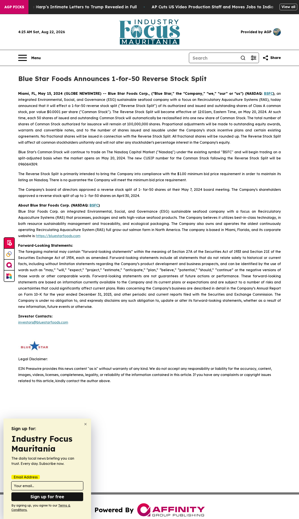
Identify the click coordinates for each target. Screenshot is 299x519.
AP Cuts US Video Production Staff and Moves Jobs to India (212, 6)
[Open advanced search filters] (253, 58)
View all (288, 7)
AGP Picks (14, 7)
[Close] (85, 424)
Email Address (26, 477)
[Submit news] (9, 243)
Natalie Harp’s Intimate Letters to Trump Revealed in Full (78, 6)
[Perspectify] (9, 254)
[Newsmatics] (9, 276)
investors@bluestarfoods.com (43, 322)
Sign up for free (47, 496)
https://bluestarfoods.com (58, 236)
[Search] (243, 58)
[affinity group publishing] (9, 265)
